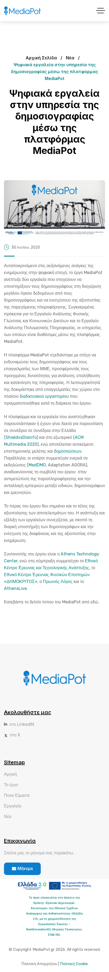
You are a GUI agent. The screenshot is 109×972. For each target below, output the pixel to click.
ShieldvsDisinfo (21, 437)
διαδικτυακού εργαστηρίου (44, 396)
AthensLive (15, 588)
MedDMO (37, 464)
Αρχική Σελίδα (41, 57)
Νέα (70, 57)
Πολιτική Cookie (74, 963)
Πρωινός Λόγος (57, 581)
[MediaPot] (22, 10)
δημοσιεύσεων (67, 451)
